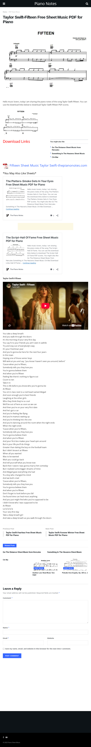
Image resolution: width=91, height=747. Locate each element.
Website (50, 638)
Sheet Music (38, 568)
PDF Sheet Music (14, 12)
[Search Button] (87, 3)
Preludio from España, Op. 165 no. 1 (75, 573)
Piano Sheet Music (14, 742)
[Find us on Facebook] (3, 737)
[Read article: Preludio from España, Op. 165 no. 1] (75, 564)
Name (6, 628)
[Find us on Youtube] (6, 737)
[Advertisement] (45, 93)
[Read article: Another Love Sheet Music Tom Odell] (45, 564)
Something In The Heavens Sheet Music (68, 153)
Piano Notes (45, 4)
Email (6, 638)
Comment (8, 598)
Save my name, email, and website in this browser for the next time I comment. (38, 649)
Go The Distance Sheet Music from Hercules (22, 552)
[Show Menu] (4, 3)
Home (5, 12)
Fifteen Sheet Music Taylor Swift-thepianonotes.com (48, 165)
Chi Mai (55, 157)
